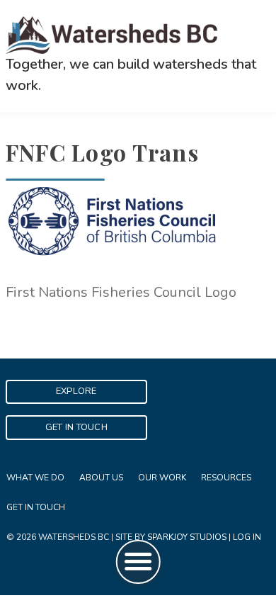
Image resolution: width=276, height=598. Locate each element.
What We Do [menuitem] (35, 477)
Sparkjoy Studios (186, 537)
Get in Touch (76, 427)
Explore (76, 391)
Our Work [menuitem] (162, 477)
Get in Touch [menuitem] (35, 507)
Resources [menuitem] (226, 477)
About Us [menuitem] (101, 477)
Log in (247, 537)
